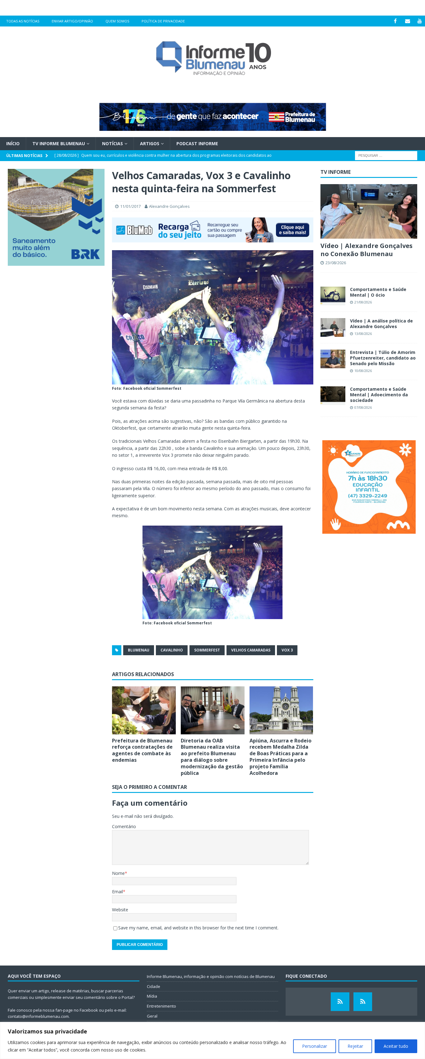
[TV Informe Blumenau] (340, 1001)
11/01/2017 (130, 206)
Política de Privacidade (163, 21)
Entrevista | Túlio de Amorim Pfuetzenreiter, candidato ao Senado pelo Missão (383, 357)
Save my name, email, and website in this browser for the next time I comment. (198, 928)
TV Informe (335, 172)
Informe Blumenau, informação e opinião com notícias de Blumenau (211, 976)
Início (13, 143)
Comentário (124, 826)
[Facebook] (395, 21)
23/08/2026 (335, 262)
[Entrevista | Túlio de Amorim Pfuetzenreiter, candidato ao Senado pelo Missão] (332, 359)
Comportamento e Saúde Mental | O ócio (378, 292)
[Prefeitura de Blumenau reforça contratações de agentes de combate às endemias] (144, 710)
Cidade (153, 986)
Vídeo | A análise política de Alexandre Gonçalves (381, 323)
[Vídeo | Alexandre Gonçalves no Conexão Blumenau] (368, 211)
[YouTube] (419, 21)
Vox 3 (287, 650)
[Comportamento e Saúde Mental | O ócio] (332, 296)
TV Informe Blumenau (58, 143)
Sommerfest (207, 650)
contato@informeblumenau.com (38, 1016)
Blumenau (138, 650)
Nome (118, 873)
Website (120, 910)
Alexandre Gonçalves (169, 206)
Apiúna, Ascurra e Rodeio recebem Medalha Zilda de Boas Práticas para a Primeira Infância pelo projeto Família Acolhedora (280, 756)
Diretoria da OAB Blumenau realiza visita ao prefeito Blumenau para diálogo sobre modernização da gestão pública (212, 756)
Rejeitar (355, 1046)
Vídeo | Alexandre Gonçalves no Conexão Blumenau (366, 249)
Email (117, 891)
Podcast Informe (197, 143)
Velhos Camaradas (250, 650)
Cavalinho (172, 650)
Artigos (149, 143)
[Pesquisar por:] (386, 155)
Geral (152, 1016)
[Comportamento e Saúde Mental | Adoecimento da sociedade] (332, 395)
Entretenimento (161, 1006)
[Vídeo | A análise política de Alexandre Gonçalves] (332, 327)
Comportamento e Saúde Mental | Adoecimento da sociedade (379, 394)
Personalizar (314, 1046)
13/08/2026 (363, 333)
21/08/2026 (363, 302)
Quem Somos (117, 21)
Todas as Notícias (22, 21)
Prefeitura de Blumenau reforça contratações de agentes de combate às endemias (142, 750)
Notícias (112, 143)
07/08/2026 (363, 407)
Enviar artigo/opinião (72, 21)
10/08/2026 (363, 370)
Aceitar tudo (396, 1046)
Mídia (152, 996)
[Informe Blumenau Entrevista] (362, 1001)
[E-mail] (407, 21)
